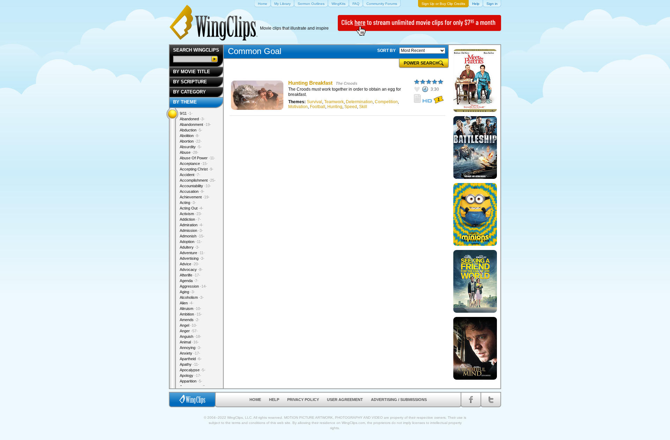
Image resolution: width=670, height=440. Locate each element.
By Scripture (190, 81)
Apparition (191, 381)
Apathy (189, 364)
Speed (350, 106)
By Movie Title (191, 71)
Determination (359, 101)
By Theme (185, 102)
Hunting (334, 106)
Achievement (195, 197)
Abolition (190, 136)
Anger (189, 331)
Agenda (189, 281)
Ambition (191, 314)
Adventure (192, 253)
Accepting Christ (197, 169)
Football (317, 106)
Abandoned (192, 119)
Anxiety (190, 353)
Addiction (190, 219)
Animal (189, 342)
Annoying (190, 348)
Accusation (192, 191)
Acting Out (191, 208)
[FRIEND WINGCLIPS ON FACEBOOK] (471, 399)
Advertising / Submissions (399, 399)
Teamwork (334, 101)
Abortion (191, 141)
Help (274, 399)
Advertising (192, 258)
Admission (191, 230)
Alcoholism (192, 297)
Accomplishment (198, 180)
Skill (363, 106)
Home (255, 399)
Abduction (191, 130)
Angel (188, 325)
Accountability (195, 186)
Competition (386, 101)
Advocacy (191, 269)
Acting (188, 202)
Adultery (190, 247)
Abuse (189, 152)
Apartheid (191, 359)
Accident (190, 175)
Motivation (298, 106)
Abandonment (195, 124)
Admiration (191, 225)
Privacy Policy (303, 399)
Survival (314, 101)
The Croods (346, 83)
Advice (189, 264)
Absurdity (191, 147)
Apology (190, 375)
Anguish (190, 336)
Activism (191, 214)
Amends (190, 320)
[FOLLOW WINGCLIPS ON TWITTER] (491, 399)
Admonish (192, 236)
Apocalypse (193, 370)
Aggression (193, 286)
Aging (187, 292)
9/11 (186, 113)
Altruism (190, 308)
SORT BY (386, 50)
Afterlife (190, 275)
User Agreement (345, 399)
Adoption (191, 242)
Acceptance (194, 163)
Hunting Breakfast (310, 83)
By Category (189, 91)
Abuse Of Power (197, 158)
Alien (187, 303)
